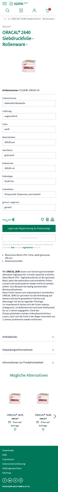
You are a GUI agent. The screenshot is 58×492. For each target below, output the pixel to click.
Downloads (8, 450)
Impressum (8, 459)
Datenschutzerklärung (13, 464)
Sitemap (6, 472)
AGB (4, 455)
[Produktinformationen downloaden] (47, 219)
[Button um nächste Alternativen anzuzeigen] (55, 417)
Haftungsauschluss (12, 468)
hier (13, 247)
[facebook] (4, 480)
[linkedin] (10, 480)
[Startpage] (28, 3)
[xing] (15, 480)
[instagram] (20, 480)
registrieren (27, 247)
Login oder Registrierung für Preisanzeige (29, 228)
